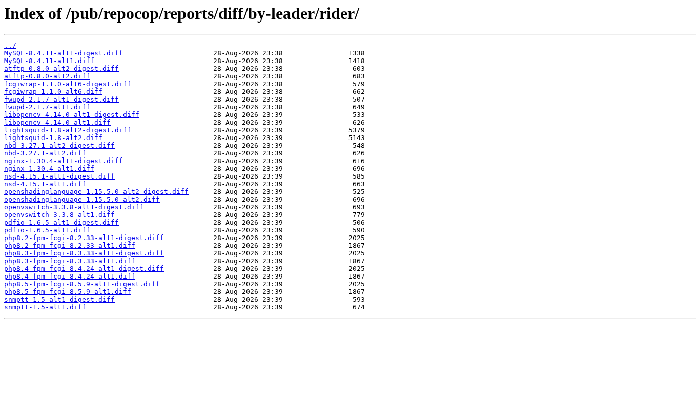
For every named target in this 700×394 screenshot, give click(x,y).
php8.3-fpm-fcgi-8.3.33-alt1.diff (69, 261)
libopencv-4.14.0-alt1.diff (57, 122)
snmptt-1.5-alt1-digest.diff (59, 299)
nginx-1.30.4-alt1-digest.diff (63, 161)
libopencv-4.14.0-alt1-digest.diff (71, 115)
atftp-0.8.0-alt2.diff (47, 76)
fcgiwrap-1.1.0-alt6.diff (53, 91)
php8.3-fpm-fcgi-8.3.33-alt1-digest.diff (84, 253)
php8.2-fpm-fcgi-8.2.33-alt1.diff (69, 245)
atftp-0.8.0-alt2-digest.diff (61, 68)
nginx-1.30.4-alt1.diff (49, 168)
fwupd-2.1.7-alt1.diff (47, 107)
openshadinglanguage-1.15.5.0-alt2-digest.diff (96, 191)
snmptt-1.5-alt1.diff (45, 307)
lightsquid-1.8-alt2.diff (53, 138)
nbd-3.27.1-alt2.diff (45, 153)
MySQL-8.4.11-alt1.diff (49, 61)
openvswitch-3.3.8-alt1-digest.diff (73, 207)
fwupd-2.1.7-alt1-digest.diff (61, 99)
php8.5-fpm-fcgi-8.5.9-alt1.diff (67, 292)
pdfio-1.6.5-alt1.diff (47, 230)
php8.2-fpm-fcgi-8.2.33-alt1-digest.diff (84, 238)
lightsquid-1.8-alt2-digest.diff (67, 130)
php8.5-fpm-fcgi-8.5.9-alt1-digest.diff (82, 284)
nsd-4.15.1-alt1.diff (45, 184)
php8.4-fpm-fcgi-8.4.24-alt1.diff (69, 276)
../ (10, 45)
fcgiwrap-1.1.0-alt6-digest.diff (67, 84)
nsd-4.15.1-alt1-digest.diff (59, 176)
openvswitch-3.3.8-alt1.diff (59, 215)
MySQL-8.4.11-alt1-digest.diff (63, 53)
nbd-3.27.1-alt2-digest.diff (59, 145)
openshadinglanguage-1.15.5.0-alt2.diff (82, 199)
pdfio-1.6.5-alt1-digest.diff (61, 222)
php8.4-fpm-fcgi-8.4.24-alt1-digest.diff (84, 268)
